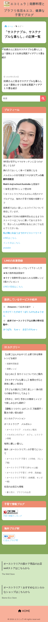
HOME (25, 611)
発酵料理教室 (13, 364)
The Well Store (8, 574)
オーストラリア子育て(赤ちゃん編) (22, 467)
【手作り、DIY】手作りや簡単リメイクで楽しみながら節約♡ (23, 401)
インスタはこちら (11, 243)
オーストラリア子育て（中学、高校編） (25, 472)
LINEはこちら (10, 238)
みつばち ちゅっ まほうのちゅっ (20, 329)
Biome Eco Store (9, 598)
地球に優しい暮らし (13, 443)
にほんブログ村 (10, 540)
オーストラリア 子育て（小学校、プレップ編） (24, 461)
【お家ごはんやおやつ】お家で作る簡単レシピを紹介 (23, 356)
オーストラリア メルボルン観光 (22, 429)
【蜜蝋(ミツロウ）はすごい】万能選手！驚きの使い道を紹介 (23, 411)
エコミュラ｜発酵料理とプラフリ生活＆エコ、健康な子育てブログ (24, 9)
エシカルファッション (14, 418)
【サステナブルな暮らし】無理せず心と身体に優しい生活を (23, 382)
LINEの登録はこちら (13, 287)
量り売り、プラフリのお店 (19, 492)
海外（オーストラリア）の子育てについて (23, 451)
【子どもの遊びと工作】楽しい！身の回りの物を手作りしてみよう (23, 391)
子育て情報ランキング (12, 516)
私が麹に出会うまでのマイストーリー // (22, 233)
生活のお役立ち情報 (13, 487)
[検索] (43, 98)
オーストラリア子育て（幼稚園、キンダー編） (24, 479)
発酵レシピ (12, 369)
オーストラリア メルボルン (19, 424)
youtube (7, 248)
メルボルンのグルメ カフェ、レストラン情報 (24, 436)
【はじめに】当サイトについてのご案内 (23, 374)
